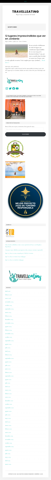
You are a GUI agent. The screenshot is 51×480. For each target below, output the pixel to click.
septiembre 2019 (9, 446)
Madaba (21, 70)
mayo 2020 (8, 418)
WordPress (37, 474)
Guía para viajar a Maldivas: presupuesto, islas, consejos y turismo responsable (24, 250)
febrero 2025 (8, 316)
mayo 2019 (8, 457)
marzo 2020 (8, 425)
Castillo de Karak (18, 68)
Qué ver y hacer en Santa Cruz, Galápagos (15, 256)
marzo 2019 (8, 464)
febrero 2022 (8, 372)
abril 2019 (7, 460)
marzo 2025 (8, 312)
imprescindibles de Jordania (32, 68)
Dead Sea (24, 68)
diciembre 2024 (9, 319)
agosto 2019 (8, 450)
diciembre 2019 (9, 436)
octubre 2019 (8, 443)
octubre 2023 (8, 337)
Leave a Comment (22, 41)
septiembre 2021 (9, 376)
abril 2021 (7, 386)
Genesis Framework (29, 474)
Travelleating (25, 11)
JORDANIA (16, 66)
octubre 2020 (8, 404)
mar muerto (26, 70)
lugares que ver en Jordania (13, 70)
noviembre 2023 (9, 333)
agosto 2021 (8, 379)
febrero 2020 (8, 429)
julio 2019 (7, 453)
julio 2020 (7, 415)
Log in (41, 474)
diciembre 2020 (9, 400)
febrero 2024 (8, 330)
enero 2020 (8, 432)
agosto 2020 (8, 411)
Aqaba (12, 68)
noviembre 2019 (9, 439)
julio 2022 (7, 365)
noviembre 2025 (9, 302)
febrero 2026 (8, 295)
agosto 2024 (8, 326)
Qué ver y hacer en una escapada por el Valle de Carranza (19, 253)
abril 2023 (7, 351)
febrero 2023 (8, 355)
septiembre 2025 (9, 309)
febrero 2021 (8, 393)
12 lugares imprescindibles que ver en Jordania (25, 37)
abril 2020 (7, 422)
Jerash (40, 68)
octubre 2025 (8, 305)
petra (36, 70)
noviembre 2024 (9, 323)
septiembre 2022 (9, 358)
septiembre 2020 (9, 408)
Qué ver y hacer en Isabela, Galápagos (14, 260)
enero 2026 (8, 298)
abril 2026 (7, 291)
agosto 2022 (8, 362)
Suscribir (25, 134)
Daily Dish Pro (20, 474)
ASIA (12, 66)
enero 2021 (8, 397)
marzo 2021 (8, 390)
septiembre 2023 (9, 340)
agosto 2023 (8, 344)
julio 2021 (7, 383)
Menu (25, 1)
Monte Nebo (31, 70)
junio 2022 (8, 369)
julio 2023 (7, 348)
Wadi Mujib (39, 70)
